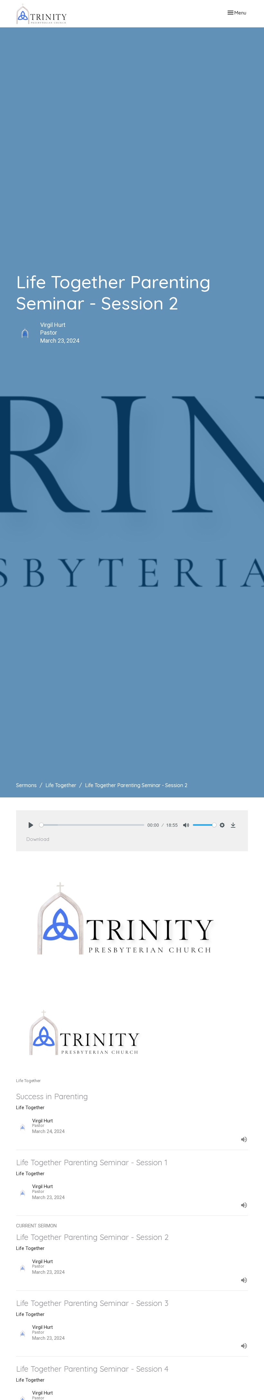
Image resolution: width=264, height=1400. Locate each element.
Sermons (26, 785)
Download (37, 839)
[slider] (91, 825)
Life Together (60, 785)
